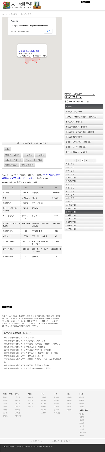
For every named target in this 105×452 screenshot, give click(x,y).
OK (48, 31)
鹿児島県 (82, 432)
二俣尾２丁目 (71, 219)
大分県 (81, 426)
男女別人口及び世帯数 (74, 112)
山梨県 (43, 397)
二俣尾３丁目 (71, 222)
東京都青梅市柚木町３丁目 (29, 51)
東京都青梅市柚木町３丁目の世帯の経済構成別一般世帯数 (27, 368)
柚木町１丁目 (71, 205)
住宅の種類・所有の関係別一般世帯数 (80, 132)
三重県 (43, 413)
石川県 (30, 403)
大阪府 (56, 403)
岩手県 (5, 403)
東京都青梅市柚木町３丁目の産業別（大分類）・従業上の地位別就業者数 (32, 360)
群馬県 (17, 403)
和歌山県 (57, 413)
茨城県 (17, 397)
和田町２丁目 (71, 181)
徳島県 (81, 397)
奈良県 (56, 410)
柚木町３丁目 (26, 14)
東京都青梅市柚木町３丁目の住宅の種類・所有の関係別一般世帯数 (31, 353)
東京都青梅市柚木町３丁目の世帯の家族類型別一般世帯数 (27, 350)
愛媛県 (81, 403)
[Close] (43, 47)
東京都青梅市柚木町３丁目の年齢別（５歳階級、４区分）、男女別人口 (32, 344)
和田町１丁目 (71, 178)
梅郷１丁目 (70, 184)
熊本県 (81, 423)
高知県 (81, 407)
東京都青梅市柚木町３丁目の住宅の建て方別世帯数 (24, 356)
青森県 (5, 400)
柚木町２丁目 (71, 208)
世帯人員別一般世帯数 (74, 122)
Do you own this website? (20, 31)
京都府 (56, 400)
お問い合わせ (69, 441)
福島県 (5, 416)
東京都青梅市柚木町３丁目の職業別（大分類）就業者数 (26, 365)
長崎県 (81, 420)
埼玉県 (17, 407)
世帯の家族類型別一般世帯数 (76, 127)
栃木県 (17, 400)
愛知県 (43, 410)
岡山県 (69, 403)
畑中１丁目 (70, 167)
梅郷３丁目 (70, 191)
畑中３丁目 (70, 174)
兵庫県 (56, 407)
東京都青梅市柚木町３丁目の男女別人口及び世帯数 (24, 341)
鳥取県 (69, 397)
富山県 (30, 400)
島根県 (69, 400)
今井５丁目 (70, 164)
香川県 (81, 400)
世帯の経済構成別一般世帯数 (76, 152)
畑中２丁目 (70, 171)
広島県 (69, 407)
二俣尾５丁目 (71, 229)
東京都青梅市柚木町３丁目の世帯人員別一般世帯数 (24, 347)
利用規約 (55, 441)
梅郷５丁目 (70, 198)
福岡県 (81, 414)
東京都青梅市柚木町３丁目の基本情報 (19, 338)
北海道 (5, 397)
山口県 (69, 410)
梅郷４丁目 (70, 195)
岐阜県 (43, 403)
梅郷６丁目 (70, 202)
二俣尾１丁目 (71, 215)
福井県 (30, 407)
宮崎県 (81, 429)
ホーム (4, 14)
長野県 (43, 400)
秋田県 (5, 410)
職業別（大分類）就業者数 (76, 147)
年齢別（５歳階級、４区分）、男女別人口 (81, 117)
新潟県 (30, 397)
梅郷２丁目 (70, 188)
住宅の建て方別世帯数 (74, 137)
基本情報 (69, 107)
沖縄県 (81, 435)
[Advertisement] (32, 121)
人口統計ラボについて (39, 441)
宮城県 (5, 407)
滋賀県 (56, 397)
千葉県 (17, 410)
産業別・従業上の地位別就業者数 (78, 142)
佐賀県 (81, 417)
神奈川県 (18, 416)
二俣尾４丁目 (71, 226)
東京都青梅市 (14, 14)
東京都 (17, 413)
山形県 (5, 413)
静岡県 (43, 407)
